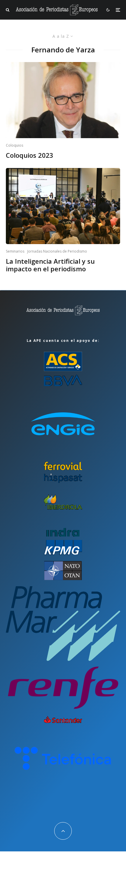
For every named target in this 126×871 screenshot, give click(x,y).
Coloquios (14, 145)
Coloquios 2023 (29, 155)
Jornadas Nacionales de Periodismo (57, 251)
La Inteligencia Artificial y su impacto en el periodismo (50, 265)
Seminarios (15, 251)
